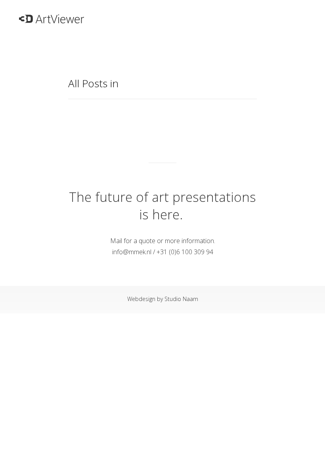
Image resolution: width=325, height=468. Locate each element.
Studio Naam (181, 299)
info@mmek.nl (131, 251)
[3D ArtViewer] (51, 15)
